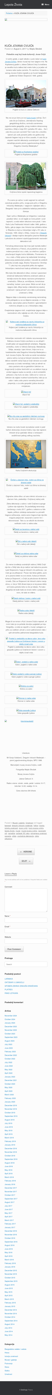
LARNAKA (9, 978)
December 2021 (11, 1080)
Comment (8, 886)
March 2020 (9, 1094)
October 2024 (10, 1019)
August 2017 (9, 1202)
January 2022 (10, 1076)
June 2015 (9, 1288)
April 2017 (8, 1216)
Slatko (7, 1370)
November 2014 (11, 1313)
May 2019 (8, 1130)
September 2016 (11, 1241)
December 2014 (11, 1309)
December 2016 (11, 1231)
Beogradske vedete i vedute (15, 1349)
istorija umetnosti (11, 828)
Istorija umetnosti (11, 1356)
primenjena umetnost (39, 833)
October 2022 (10, 1058)
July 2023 (8, 1044)
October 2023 (10, 1033)
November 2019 (11, 1109)
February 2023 (10, 1051)
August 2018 (9, 1162)
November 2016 (11, 1234)
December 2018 (11, 1148)
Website (8, 937)
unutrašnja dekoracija (25, 836)
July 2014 (8, 1327)
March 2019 (9, 1137)
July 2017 (8, 1206)
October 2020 (10, 1084)
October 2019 (10, 1112)
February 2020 (10, 1098)
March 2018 (9, 1177)
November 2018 (11, 1152)
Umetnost (29, 823)
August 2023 (9, 1040)
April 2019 (8, 1134)
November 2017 (11, 1191)
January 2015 (10, 1306)
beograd (8, 825)
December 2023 (11, 1026)
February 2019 (10, 1141)
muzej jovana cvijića (29, 830)
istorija (41, 825)
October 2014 (10, 1317)
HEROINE (26, 851)
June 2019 (9, 1127)
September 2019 (11, 1116)
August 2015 (9, 1284)
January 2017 (10, 1227)
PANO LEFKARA (11, 993)
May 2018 (8, 1170)
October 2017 (10, 1195)
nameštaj (11, 833)
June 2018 (9, 1166)
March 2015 (9, 1299)
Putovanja (8, 1363)
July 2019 (8, 1123)
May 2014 (8, 1335)
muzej (18, 830)
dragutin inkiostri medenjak (22, 825)
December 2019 (11, 1105)
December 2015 (11, 1270)
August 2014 (9, 1324)
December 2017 (11, 1188)
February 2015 (10, 1302)
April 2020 (8, 1091)
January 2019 (10, 1144)
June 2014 (9, 1331)
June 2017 (9, 1209)
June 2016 (9, 1249)
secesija (8, 836)
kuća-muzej (31, 117)
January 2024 (10, 1022)
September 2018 (11, 1159)
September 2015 (11, 1281)
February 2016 (10, 1263)
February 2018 (10, 1180)
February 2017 (10, 1223)
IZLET (26, 861)
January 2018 (10, 1184)
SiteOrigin (24, 1390)
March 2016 (9, 1259)
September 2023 (11, 1037)
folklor (36, 825)
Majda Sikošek (36, 48)
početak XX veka (22, 833)
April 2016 (8, 1256)
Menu (47, 4)
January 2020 (10, 1101)
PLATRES (9, 989)
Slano (7, 1367)
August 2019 (9, 1119)
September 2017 (11, 1198)
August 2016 (9, 1245)
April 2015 (8, 1295)
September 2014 (11, 1320)
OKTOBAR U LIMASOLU (14, 982)
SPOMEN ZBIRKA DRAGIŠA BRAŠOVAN (21, 986)
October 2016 (10, 1238)
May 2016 (8, 1252)
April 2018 (8, 1173)
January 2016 (10, 1266)
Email (7, 926)
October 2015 (10, 1277)
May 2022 (8, 1069)
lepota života (10, 830)
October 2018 (10, 1155)
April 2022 (8, 1073)
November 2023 (11, 1030)
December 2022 (11, 1055)
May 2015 (8, 1292)
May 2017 (8, 1213)
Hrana (7, 1352)
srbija (14, 836)
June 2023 (9, 1048)
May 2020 (8, 1087)
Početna (9, 13)
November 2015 (11, 1274)
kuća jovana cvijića (36, 828)
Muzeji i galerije (19, 823)
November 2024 (11, 1015)
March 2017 (9, 1220)
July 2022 (8, 1062)
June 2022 (9, 1066)
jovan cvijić (23, 828)
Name (7, 916)
